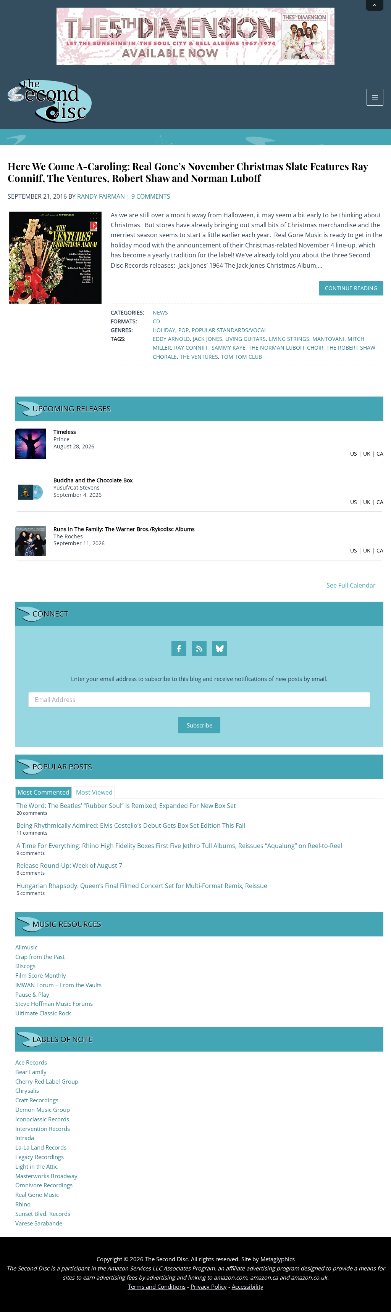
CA (379, 453)
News (160, 312)
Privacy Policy (209, 1286)
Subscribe (199, 725)
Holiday (164, 330)
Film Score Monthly (40, 975)
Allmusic (26, 947)
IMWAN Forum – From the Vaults (58, 985)
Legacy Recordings (39, 1157)
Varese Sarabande (38, 1223)
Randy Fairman (101, 196)
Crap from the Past (40, 956)
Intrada (24, 1138)
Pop (183, 330)
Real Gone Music (37, 1194)
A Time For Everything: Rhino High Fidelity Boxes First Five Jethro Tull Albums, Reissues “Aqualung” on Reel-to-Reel (179, 845)
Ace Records (31, 1062)
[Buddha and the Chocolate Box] (30, 491)
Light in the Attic (36, 1166)
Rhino (23, 1204)
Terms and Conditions (157, 1286)
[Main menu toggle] (375, 97)
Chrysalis (27, 1090)
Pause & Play (32, 994)
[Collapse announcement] (374, 5)
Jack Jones (207, 338)
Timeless (64, 431)
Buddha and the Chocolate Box (92, 480)
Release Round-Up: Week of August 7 (69, 865)
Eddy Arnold (171, 338)
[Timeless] (30, 442)
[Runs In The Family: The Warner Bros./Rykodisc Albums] (30, 540)
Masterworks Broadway (46, 1176)
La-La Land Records (40, 1147)
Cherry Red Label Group (46, 1081)
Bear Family (31, 1072)
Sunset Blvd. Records (42, 1213)
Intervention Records (42, 1128)
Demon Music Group (42, 1109)
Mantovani (328, 338)
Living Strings (289, 338)
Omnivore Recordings (44, 1185)
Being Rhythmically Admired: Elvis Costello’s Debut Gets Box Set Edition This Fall (130, 825)
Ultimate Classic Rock (43, 1013)
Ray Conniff (191, 347)
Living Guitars (245, 338)
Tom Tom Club (241, 356)
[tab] (43, 792)
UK (366, 453)
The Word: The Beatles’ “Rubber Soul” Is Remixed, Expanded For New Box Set (126, 805)
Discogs (25, 966)
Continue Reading (351, 288)
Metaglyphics (277, 1259)
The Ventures (199, 356)
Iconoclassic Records (42, 1119)
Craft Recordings (36, 1100)
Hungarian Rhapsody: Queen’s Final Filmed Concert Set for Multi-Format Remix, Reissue (141, 886)
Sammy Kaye (229, 347)
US (353, 453)
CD (156, 321)
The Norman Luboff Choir (286, 347)
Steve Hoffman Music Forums (54, 1003)
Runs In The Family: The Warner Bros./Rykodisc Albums (124, 529)
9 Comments (150, 196)
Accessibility (247, 1286)
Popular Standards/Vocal (229, 330)
